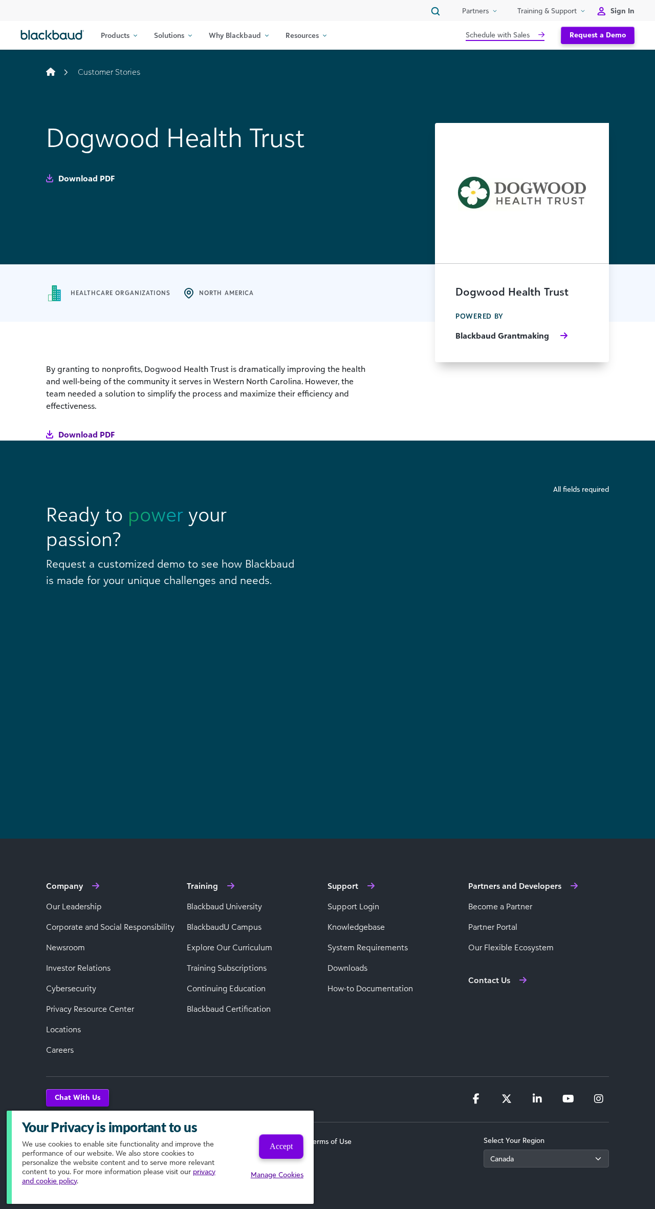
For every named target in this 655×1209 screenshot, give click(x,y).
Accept (281, 1146)
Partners (475, 10)
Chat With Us (77, 1097)
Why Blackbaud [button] (235, 35)
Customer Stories (109, 72)
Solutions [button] (169, 35)
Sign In (622, 10)
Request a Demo (598, 34)
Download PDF (85, 178)
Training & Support (547, 10)
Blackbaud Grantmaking (503, 335)
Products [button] (115, 35)
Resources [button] (302, 35)
